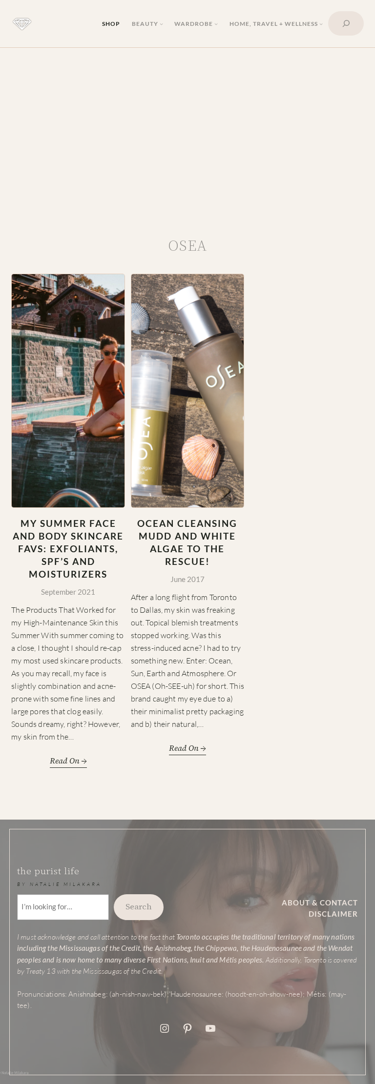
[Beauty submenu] (161, 23)
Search (138, 906)
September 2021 (68, 592)
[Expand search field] (345, 23)
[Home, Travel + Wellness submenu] (321, 23)
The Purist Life (48, 871)
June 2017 (187, 579)
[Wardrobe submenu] (216, 23)
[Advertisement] (187, 138)
